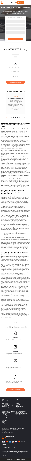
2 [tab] (15, 76)
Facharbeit (4, 414)
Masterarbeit (18, 407)
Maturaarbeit (5, 415)
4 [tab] (13, 117)
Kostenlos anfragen (15, 82)
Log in (11, 2)
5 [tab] (15, 117)
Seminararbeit (19, 408)
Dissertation (18, 400)
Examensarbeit (5, 403)
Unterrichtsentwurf (20, 410)
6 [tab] (17, 117)
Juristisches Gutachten (7, 405)
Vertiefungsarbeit (6, 417)
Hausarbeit (18, 404)
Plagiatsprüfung (19, 412)
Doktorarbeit (5, 402)
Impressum (4, 424)
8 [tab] (21, 117)
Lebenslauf (4, 413)
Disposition (18, 415)
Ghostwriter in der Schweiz (22, 413)
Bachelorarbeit (19, 399)
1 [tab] (13, 76)
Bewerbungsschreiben (21, 411)
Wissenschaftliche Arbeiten (8, 411)
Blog (3, 422)
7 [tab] (19, 117)
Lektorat (17, 405)
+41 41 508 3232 (14, 429)
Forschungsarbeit (6, 404)
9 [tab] (24, 117)
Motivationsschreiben (7, 412)
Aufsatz (4, 399)
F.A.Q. (3, 423)
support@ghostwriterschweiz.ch (17, 428)
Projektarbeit (5, 408)
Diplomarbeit (5, 400)
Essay (17, 402)
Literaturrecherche (20, 406)
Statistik (4, 410)
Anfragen (20, 2)
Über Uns (4, 420)
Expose (17, 403)
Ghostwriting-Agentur (20, 414)
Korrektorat (4, 406)
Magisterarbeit (5, 407)
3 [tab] (17, 76)
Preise (3, 421)
